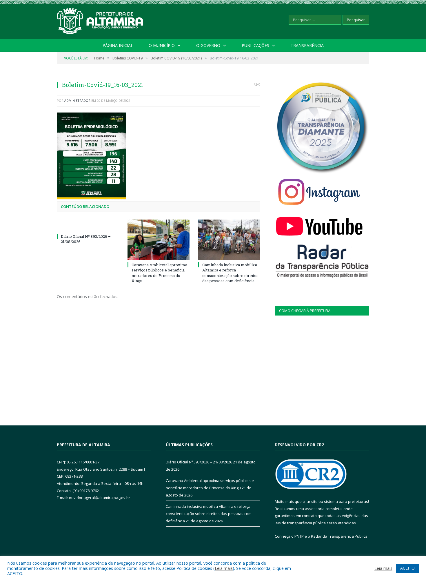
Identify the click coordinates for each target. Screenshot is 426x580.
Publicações (255, 45)
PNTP (299, 536)
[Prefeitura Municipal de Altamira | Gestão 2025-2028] (100, 19)
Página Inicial (118, 45)
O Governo (208, 45)
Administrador (77, 100)
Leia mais (224, 568)
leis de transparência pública (300, 522)
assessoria (315, 508)
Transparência (307, 45)
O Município (162, 45)
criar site (310, 501)
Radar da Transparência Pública (339, 536)
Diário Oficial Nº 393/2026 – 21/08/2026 (199, 462)
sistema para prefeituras (346, 501)
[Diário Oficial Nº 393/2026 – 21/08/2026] (88, 226)
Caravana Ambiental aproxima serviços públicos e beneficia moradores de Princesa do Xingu (159, 272)
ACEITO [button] (407, 568)
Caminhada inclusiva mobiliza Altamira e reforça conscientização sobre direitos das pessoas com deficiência (230, 272)
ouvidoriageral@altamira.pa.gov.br (99, 497)
